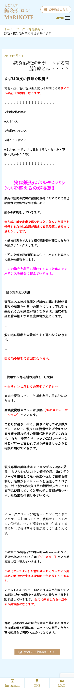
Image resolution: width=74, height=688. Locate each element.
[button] (59, 18)
